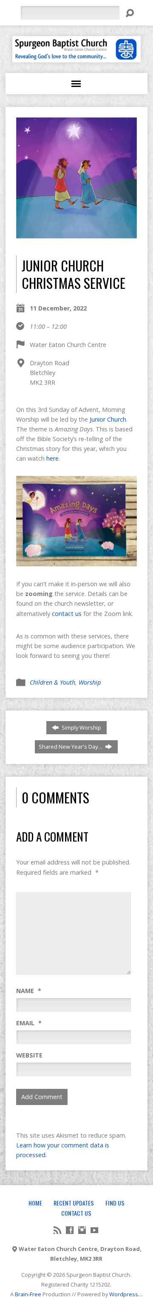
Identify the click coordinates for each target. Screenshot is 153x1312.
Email (29, 1023)
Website (29, 1055)
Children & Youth (52, 682)
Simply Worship (80, 727)
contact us (67, 614)
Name (28, 991)
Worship (90, 682)
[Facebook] (70, 1230)
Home (35, 1202)
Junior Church (108, 419)
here (52, 458)
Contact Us (76, 1212)
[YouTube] (94, 1230)
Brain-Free (28, 1294)
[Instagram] (82, 1230)
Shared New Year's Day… (71, 746)
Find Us (115, 1202)
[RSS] (57, 1230)
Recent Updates (74, 1202)
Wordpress (123, 1294)
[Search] (129, 13)
